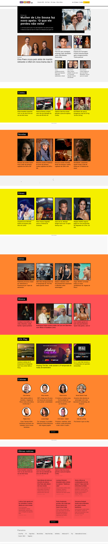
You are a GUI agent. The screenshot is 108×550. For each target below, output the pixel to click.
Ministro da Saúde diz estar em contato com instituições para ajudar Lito (37, 29)
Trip (72, 533)
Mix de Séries (40, 533)
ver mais (53, 431)
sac (73, 2)
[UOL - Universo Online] (32, 2)
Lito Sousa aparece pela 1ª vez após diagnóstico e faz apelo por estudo (37, 27)
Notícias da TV (65, 533)
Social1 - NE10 (21, 536)
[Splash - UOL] (25, 2)
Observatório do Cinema (80, 533)
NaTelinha (57, 533)
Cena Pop (20, 533)
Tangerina (30, 536)
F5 (26, 533)
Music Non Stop (48, 533)
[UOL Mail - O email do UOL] (76, 2)
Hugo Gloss (31, 533)
